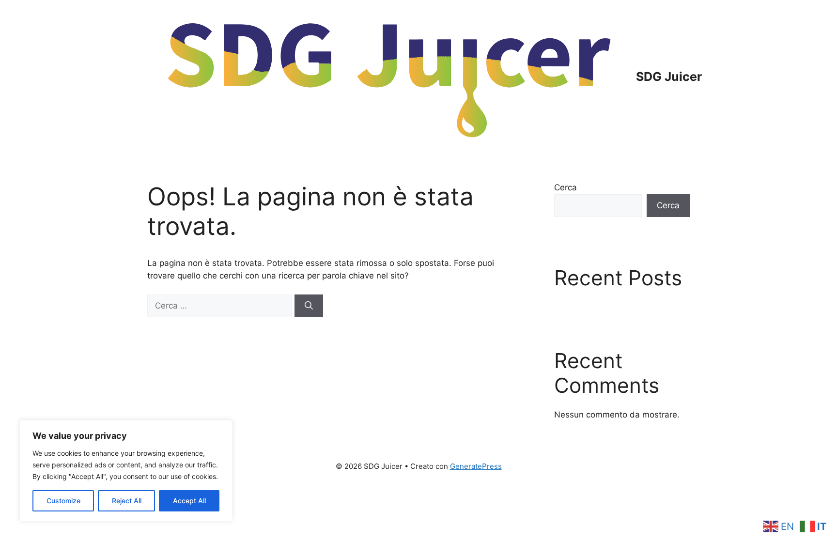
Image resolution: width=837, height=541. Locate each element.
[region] (125, 471)
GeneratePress (476, 466)
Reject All (126, 500)
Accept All (189, 500)
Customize (63, 500)
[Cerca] (308, 306)
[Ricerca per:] (220, 305)
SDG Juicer (669, 76)
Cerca (565, 187)
